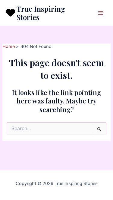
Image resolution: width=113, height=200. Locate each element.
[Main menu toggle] (100, 13)
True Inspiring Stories (41, 13)
